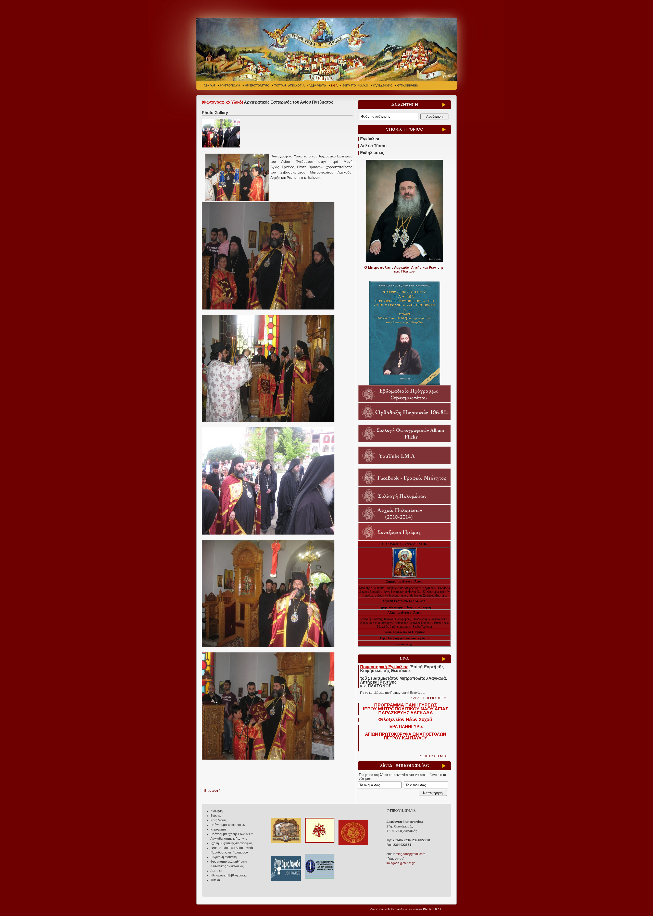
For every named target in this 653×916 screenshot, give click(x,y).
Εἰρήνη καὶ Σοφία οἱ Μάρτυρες (428, 595)
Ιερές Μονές (218, 820)
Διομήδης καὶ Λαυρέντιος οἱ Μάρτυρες (411, 588)
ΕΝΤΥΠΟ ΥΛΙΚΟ (355, 85)
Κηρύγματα (218, 829)
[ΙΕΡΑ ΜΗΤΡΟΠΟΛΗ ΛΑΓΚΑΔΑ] (327, 49)
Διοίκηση (216, 811)
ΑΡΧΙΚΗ (209, 85)
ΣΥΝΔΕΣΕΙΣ (383, 85)
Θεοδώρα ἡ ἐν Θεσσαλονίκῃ (430, 619)
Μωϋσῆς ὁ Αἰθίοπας (371, 588)
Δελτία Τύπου (373, 146)
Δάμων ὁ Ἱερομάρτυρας (392, 595)
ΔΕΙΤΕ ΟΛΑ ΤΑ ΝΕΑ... (434, 756)
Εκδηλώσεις (372, 153)
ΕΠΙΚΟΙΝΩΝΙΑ (407, 85)
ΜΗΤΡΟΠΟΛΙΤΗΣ (257, 85)
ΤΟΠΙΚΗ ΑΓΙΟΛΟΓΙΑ (289, 85)
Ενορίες (215, 816)
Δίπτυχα (216, 871)
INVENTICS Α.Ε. (433, 909)
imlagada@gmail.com (410, 854)
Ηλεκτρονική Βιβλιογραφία (228, 875)
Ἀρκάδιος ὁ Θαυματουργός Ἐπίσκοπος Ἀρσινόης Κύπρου (395, 623)
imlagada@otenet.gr (400, 863)
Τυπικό (215, 880)
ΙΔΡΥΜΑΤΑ (317, 85)
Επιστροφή (212, 791)
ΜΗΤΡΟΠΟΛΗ (230, 85)
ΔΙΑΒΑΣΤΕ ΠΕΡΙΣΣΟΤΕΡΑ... (429, 698)
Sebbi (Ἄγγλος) (422, 626)
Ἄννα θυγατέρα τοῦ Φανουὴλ (402, 591)
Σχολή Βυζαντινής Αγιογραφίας (231, 843)
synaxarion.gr (404, 644)
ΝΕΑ (334, 85)
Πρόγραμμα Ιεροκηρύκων (227, 825)
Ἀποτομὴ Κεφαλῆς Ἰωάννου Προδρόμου (385, 619)
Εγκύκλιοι (369, 139)
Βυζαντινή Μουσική (223, 857)
